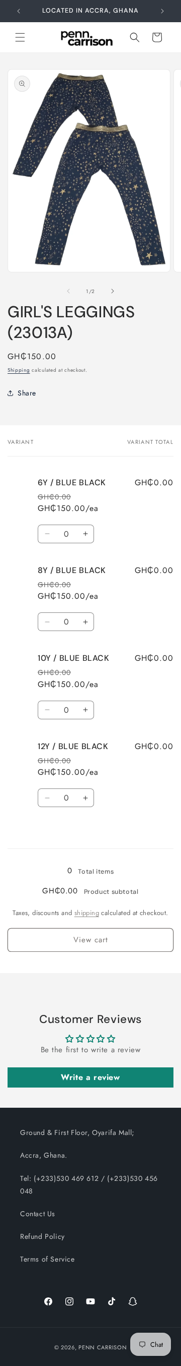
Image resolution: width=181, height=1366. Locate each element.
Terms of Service (47, 1259)
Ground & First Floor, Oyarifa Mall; (77, 1132)
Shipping (19, 370)
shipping (86, 913)
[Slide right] (113, 291)
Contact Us (37, 1214)
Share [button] (27, 393)
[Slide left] (68, 291)
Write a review (90, 1077)
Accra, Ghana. (43, 1155)
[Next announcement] (162, 11)
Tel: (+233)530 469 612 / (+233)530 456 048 (89, 1184)
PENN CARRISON (102, 1347)
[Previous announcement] (19, 11)
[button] (20, 37)
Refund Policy (42, 1236)
